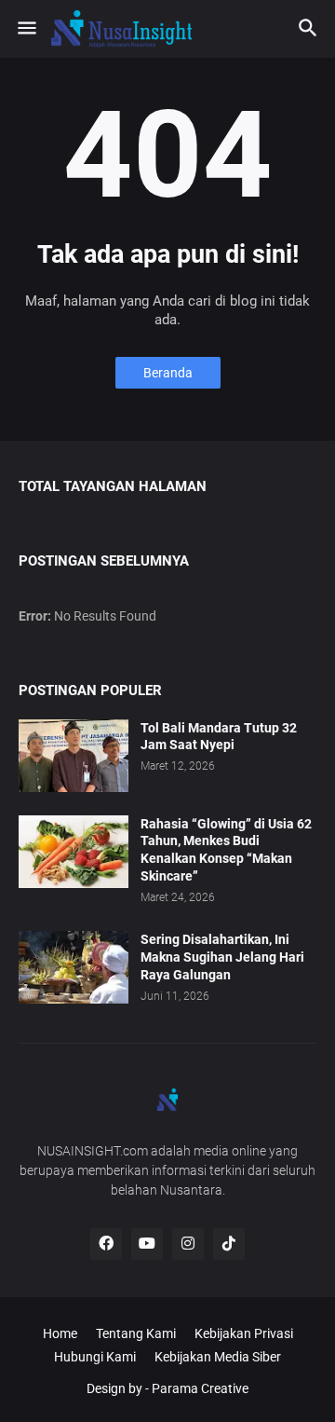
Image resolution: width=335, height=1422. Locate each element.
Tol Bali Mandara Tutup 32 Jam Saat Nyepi (219, 736)
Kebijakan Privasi (243, 1333)
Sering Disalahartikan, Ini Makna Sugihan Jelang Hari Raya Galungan (222, 957)
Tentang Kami (136, 1333)
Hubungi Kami (95, 1356)
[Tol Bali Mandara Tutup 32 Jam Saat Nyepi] (73, 755)
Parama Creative (200, 1388)
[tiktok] (229, 1244)
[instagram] (188, 1244)
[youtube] (147, 1244)
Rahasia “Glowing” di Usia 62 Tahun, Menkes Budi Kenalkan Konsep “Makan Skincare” (226, 850)
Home (60, 1333)
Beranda (168, 372)
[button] (25, 29)
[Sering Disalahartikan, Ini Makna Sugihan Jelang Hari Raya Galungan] (73, 967)
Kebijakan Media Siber (217, 1356)
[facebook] (106, 1244)
